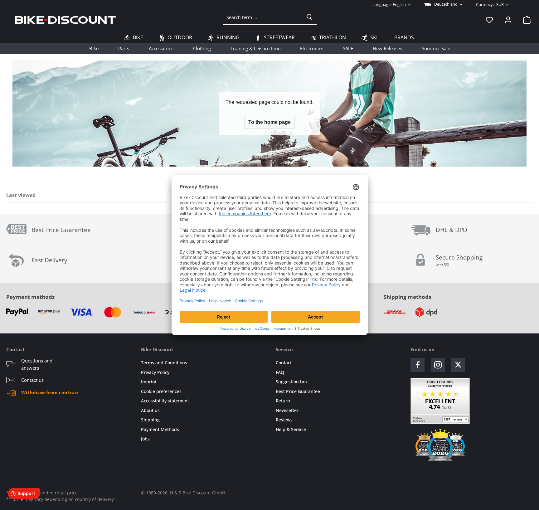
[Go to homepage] (65, 20)
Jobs (145, 439)
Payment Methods (160, 429)
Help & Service (291, 429)
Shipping (150, 420)
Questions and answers (36, 364)
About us (150, 410)
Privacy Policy (155, 372)
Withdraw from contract (50, 392)
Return (283, 401)
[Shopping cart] (525, 19)
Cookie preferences (161, 391)
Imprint (149, 382)
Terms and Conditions (164, 363)
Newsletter (287, 410)
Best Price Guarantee (298, 391)
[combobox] (262, 17)
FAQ (280, 372)
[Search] (309, 17)
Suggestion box (292, 382)
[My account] (508, 19)
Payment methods (30, 296)
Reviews (284, 420)
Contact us (32, 380)
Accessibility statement (165, 401)
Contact (284, 363)
